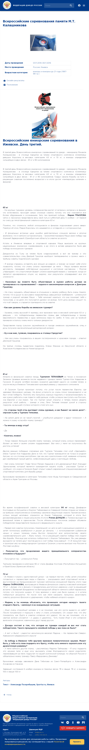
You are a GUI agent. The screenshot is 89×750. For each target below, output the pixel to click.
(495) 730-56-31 (41, 735)
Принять (77, 742)
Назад (9, 694)
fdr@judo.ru (39, 732)
